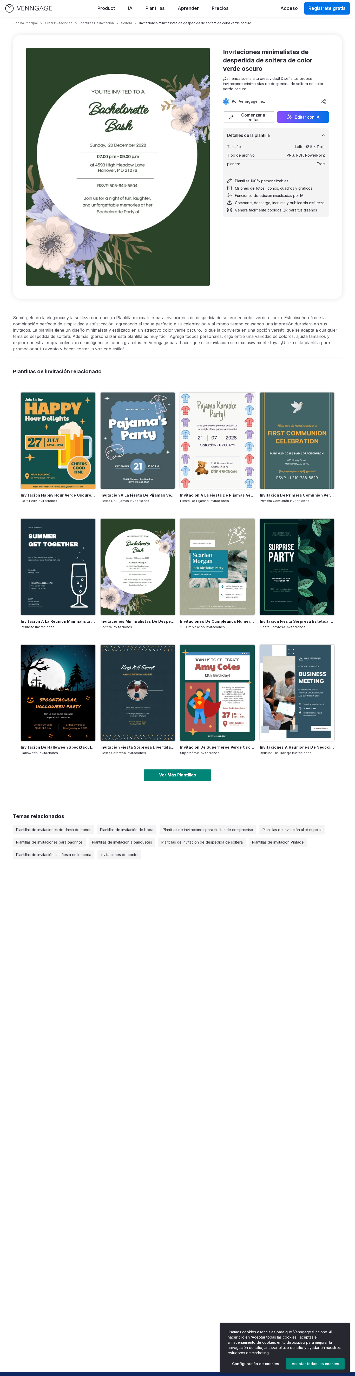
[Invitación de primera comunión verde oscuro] (297, 441)
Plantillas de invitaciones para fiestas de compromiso (208, 829)
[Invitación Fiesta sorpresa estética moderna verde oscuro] (297, 567)
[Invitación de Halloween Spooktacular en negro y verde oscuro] (58, 693)
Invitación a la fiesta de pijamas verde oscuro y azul (138, 495)
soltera (126, 23)
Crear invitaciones (59, 23)
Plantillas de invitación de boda (126, 829)
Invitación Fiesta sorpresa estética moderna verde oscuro (297, 621)
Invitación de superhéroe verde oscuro (217, 747)
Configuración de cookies (255, 1363)
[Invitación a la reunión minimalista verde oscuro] (58, 567)
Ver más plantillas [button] (177, 774)
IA (130, 8)
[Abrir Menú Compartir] (323, 101)
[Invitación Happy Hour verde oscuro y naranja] (58, 441)
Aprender (188, 8)
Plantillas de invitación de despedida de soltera (202, 842)
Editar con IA (307, 117)
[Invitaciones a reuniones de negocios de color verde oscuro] (297, 693)
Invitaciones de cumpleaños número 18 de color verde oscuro (217, 621)
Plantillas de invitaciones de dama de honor (53, 829)
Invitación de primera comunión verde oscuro (297, 495)
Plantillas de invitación (97, 23)
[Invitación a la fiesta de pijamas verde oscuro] (217, 441)
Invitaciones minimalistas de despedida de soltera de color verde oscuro (138, 621)
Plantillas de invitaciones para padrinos (49, 842)
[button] (249, 117)
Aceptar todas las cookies (315, 1363)
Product (106, 8)
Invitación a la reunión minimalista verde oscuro (58, 621)
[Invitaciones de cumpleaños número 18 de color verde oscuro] (217, 567)
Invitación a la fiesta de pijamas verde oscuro (217, 495)
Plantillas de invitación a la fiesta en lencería (53, 854)
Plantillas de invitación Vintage (278, 842)
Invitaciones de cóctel (119, 854)
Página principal (26, 23)
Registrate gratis (327, 8)
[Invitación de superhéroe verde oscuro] (217, 693)
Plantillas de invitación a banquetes (122, 842)
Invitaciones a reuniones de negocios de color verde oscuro (297, 747)
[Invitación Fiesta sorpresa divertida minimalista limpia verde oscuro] (138, 693)
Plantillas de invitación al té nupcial (291, 829)
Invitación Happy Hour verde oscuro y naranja (58, 495)
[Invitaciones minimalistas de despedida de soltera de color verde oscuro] (138, 567)
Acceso (289, 8)
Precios (220, 8)
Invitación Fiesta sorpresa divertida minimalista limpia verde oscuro (138, 747)
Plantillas (155, 8)
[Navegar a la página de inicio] (28, 8)
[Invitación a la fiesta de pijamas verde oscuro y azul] (138, 441)
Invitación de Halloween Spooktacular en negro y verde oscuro (58, 747)
